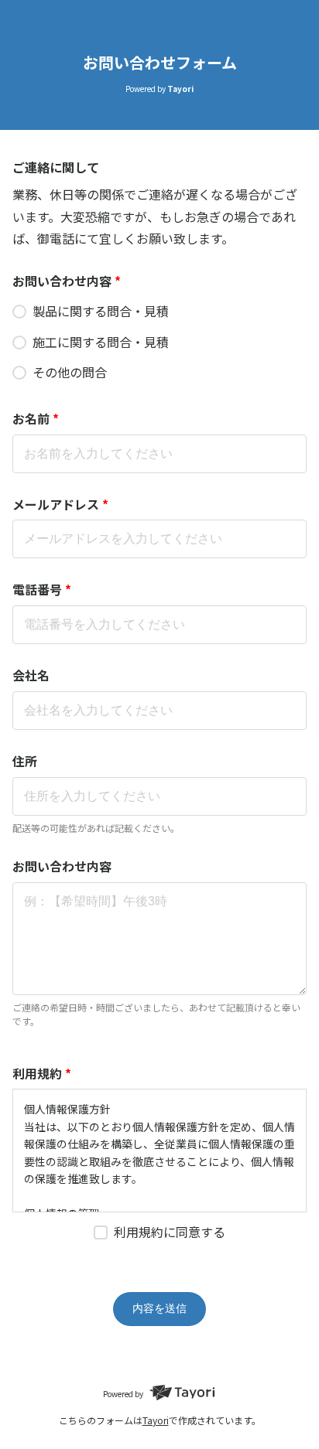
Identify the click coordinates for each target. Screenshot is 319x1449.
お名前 (35, 418)
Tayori (155, 1420)
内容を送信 (159, 1308)
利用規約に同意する (169, 1231)
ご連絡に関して (55, 167)
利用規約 (41, 1073)
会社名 (31, 675)
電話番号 (41, 589)
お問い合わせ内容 (66, 280)
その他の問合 (70, 372)
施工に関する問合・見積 (101, 341)
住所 (24, 761)
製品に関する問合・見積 (101, 311)
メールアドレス (60, 504)
